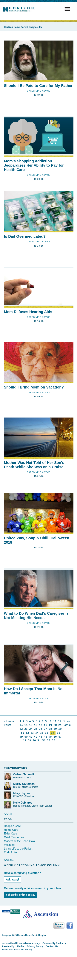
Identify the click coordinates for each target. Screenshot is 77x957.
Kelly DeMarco (22, 802)
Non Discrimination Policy (17, 949)
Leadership (8, 946)
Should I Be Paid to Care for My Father (38, 86)
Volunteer (9, 844)
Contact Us (52, 946)
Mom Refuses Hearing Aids (28, 312)
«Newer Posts (9, 723)
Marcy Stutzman (24, 783)
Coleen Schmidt (23, 774)
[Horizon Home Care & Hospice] (20, 12)
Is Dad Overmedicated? (25, 236)
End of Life (10, 852)
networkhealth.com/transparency (21, 943)
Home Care (11, 829)
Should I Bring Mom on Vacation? (34, 387)
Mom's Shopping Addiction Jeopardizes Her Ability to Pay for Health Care (34, 165)
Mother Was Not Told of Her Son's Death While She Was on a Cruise (34, 464)
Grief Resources (14, 837)
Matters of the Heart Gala (19, 841)
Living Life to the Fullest (18, 848)
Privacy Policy (35, 946)
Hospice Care (12, 826)
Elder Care (10, 833)
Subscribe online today (20, 895)
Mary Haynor (21, 793)
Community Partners (54, 943)
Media (20, 946)
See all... (9, 814)
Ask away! (12, 879)
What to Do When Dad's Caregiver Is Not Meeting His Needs (36, 615)
